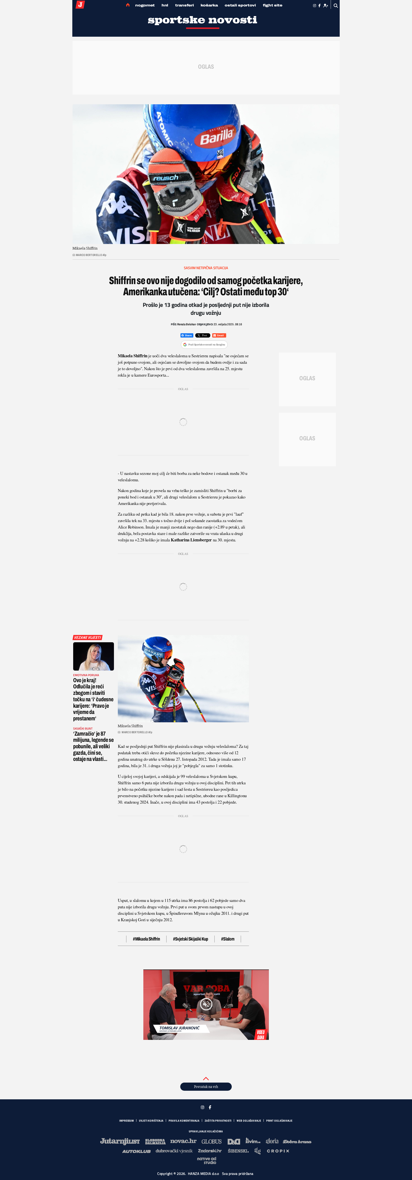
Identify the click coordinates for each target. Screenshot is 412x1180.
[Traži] (336, 6)
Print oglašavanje (279, 1120)
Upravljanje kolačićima (206, 1131)
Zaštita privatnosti (218, 1120)
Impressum (126, 1120)
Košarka (209, 5)
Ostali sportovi (240, 5)
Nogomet (145, 5)
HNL (165, 5)
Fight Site (272, 5)
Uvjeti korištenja (151, 1120)
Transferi (184, 5)
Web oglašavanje (249, 1120)
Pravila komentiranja (184, 1120)
